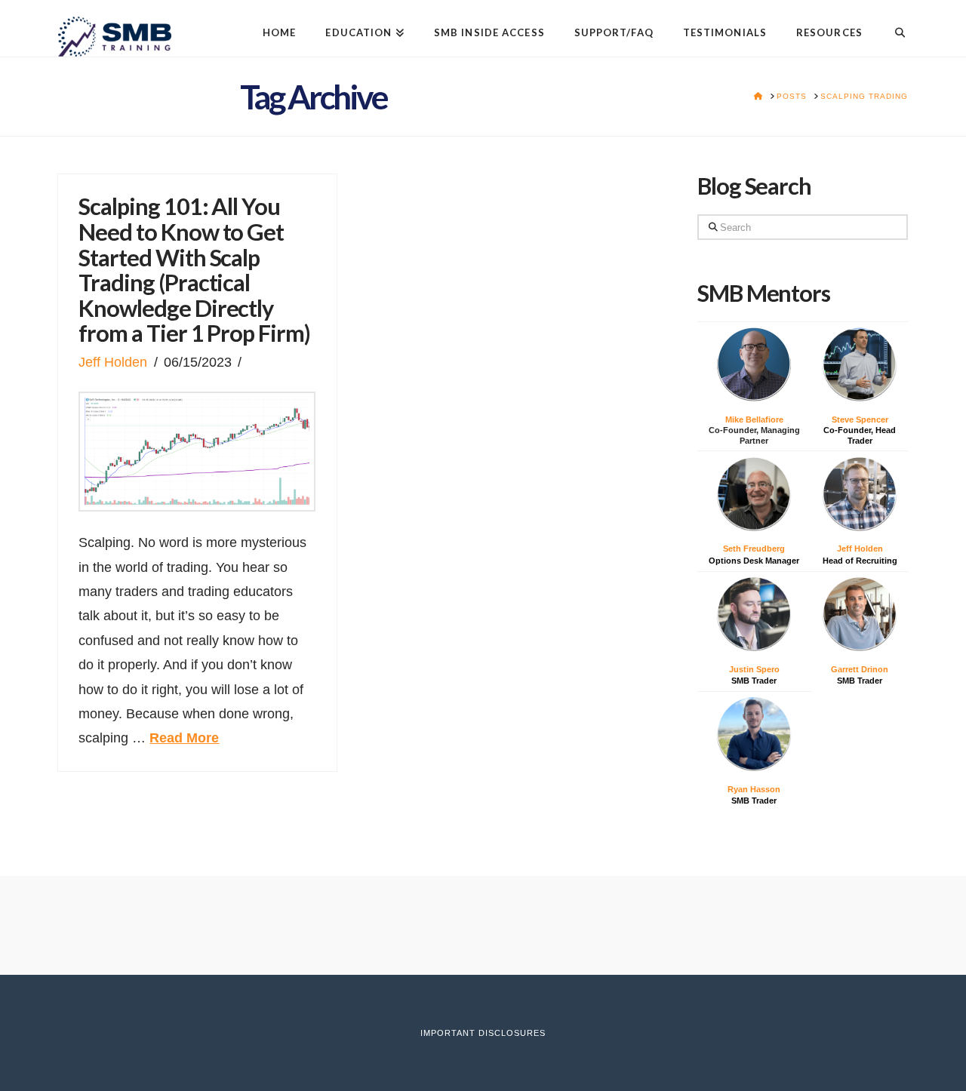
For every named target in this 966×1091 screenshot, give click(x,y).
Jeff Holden (112, 362)
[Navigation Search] (892, 20)
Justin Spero (754, 669)
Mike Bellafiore (754, 419)
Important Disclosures (483, 1032)
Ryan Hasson (754, 789)
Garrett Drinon (859, 669)
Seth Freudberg (754, 548)
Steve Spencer (860, 419)
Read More (184, 737)
